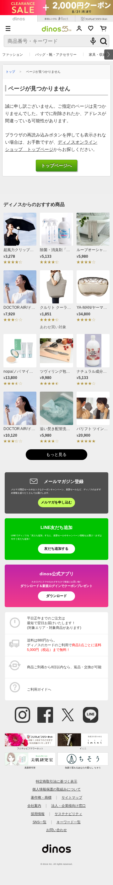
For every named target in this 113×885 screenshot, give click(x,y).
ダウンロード (56, 596)
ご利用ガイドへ (39, 689)
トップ (10, 71)
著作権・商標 (41, 797)
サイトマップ (72, 797)
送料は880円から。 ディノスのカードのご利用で (64, 645)
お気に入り (91, 28)
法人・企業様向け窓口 (68, 805)
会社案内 (34, 805)
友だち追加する (56, 548)
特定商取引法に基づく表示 (56, 781)
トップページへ (56, 165)
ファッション (12, 54)
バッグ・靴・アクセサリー (56, 54)
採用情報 (38, 814)
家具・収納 (97, 54)
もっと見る (56, 454)
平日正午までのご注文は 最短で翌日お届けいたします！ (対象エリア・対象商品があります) (54, 622)
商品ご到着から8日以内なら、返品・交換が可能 (64, 667)
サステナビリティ (68, 814)
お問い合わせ (56, 830)
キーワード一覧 (68, 822)
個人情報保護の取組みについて (56, 789)
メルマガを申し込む (56, 502)
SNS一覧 (39, 822)
